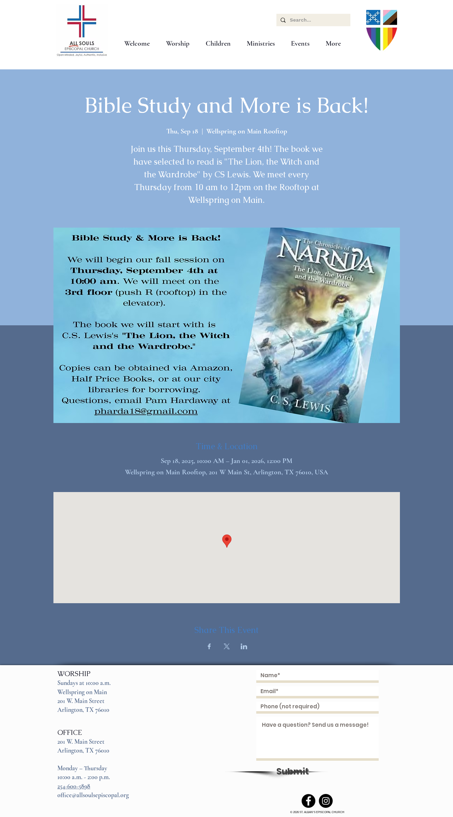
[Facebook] (308, 801)
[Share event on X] (226, 646)
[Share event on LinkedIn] (244, 646)
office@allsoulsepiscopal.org (93, 795)
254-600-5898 (73, 786)
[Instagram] (326, 801)
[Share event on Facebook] (209, 646)
